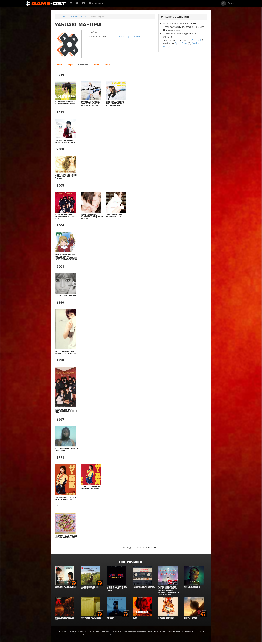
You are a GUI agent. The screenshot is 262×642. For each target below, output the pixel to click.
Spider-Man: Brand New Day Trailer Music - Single (117, 589)
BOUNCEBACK (195, 40)
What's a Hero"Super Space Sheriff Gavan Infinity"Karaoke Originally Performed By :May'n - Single (169, 590)
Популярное (131, 562)
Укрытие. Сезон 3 (192, 587)
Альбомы (83, 64)
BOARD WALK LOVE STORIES (144, 587)
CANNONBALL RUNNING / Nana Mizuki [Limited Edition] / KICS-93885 (115, 104)
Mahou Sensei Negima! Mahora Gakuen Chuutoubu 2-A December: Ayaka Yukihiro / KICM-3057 (67, 257)
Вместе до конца (166, 618)
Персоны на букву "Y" (77, 16)
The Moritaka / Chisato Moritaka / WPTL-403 (65, 498)
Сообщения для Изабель (65, 587)
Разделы (96, 3)
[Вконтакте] (83, 3)
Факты (59, 64)
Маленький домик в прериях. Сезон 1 (90, 588)
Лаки (135, 618)
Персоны (61, 16)
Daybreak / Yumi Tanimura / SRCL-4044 (66, 449)
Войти (231, 3)
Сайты (107, 64)
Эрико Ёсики (181, 43)
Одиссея (110, 618)
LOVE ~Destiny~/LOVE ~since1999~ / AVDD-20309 (66, 352)
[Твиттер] (71, 3)
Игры (70, 64)
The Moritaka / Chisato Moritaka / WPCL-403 (91, 488)
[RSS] (77, 3)
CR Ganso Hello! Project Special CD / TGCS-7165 (66, 537)
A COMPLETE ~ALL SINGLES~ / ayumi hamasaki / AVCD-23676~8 (66, 177)
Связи (96, 64)
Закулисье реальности (91, 618)
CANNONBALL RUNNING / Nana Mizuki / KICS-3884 (65, 102)
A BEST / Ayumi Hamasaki (130, 36)
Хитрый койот (190, 618)
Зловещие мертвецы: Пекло (64, 619)
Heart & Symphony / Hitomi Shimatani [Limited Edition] (92, 216)
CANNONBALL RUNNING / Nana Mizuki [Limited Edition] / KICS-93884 (90, 104)
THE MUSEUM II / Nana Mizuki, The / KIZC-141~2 (65, 141)
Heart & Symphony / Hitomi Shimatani (114, 216)
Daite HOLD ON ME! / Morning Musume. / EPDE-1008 (66, 411)
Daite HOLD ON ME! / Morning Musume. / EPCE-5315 (66, 216)
